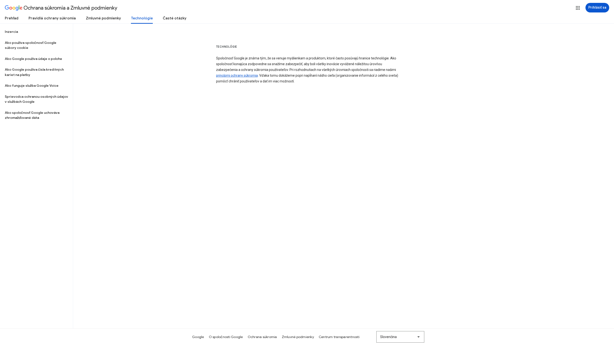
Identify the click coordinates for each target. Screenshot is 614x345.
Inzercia (11, 31)
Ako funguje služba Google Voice (32, 85)
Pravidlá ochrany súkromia (52, 18)
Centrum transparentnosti (339, 337)
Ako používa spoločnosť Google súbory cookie (30, 45)
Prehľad (11, 18)
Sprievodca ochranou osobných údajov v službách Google (36, 99)
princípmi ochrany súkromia (237, 75)
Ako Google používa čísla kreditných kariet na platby (34, 72)
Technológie (142, 18)
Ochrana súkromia (262, 337)
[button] (578, 8)
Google (198, 337)
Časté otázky (174, 18)
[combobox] (400, 337)
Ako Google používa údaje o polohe (33, 59)
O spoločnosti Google (226, 337)
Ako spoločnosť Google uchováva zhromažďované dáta (32, 115)
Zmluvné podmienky (103, 18)
